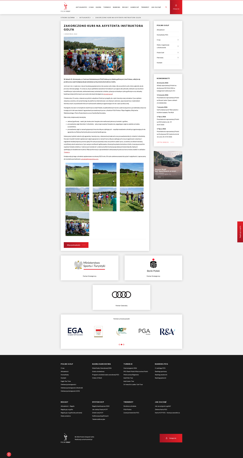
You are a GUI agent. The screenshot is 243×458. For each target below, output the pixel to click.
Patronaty (160, 57)
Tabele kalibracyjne (98, 426)
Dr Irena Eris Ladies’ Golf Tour (133, 391)
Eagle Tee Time (66, 388)
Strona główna (68, 17)
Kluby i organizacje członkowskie (163, 46)
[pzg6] (77, 174)
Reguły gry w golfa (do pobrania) (71, 419)
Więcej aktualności (73, 245)
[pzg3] (77, 199)
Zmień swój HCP (97, 419)
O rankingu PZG (160, 375)
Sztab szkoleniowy (98, 378)
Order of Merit (97, 384)
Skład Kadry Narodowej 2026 (102, 375)
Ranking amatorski (161, 381)
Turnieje (107, 7)
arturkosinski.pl (87, 446)
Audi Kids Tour (128, 384)
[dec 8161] (77, 224)
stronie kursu (108, 94)
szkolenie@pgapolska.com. (90, 159)
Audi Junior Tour (128, 388)
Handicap (135, 7)
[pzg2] (104, 199)
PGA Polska (127, 416)
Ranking (116, 7)
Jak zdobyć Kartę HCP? (100, 416)
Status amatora (66, 422)
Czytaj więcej (163, 142)
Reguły (125, 7)
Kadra (98, 7)
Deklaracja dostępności (68, 391)
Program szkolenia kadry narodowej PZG (105, 381)
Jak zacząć (156, 7)
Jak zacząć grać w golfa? (163, 413)
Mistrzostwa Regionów (131, 381)
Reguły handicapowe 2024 (100, 413)
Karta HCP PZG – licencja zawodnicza (167, 419)
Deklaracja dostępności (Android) (72, 394)
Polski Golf (160, 52)
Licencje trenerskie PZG (131, 419)
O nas (91, 7)
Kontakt (159, 62)
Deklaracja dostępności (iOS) (70, 398)
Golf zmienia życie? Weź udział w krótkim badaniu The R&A (167, 109)
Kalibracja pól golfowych (100, 422)
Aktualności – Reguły (67, 413)
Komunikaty (65, 381)
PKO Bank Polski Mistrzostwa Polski (135, 378)
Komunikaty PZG (162, 35)
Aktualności (81, 7)
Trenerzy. (67, 152)
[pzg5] (132, 174)
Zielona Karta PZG (161, 416)
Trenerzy (145, 7)
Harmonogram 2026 (130, 375)
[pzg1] (132, 199)
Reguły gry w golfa (67, 416)
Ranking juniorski (160, 384)
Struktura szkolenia (129, 413)
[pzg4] (104, 174)
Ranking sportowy (161, 378)
